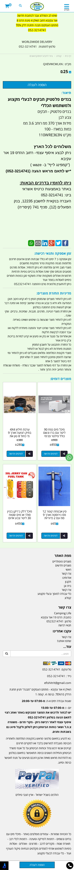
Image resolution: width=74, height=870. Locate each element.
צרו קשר (64, 607)
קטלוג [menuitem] (68, 598)
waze (37, 165)
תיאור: (66, 92)
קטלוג (58, 56)
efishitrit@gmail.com (57, 683)
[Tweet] (58, 243)
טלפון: (67, 621)
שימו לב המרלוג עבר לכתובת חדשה (37, 15)
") (69, 165)
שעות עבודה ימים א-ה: (46, 701)
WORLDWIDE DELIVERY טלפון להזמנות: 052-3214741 (37, 44)
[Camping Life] (37, 6)
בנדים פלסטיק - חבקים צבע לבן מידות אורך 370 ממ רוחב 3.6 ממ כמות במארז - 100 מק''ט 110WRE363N (47, 123)
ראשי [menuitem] (68, 569)
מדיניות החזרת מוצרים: (53, 293)
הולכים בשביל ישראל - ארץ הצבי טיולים (37, 795)
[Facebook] (65, 243)
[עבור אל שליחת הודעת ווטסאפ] (69, 457)
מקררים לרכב (47, 843)
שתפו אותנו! (64, 641)
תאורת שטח (63, 843)
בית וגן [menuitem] (67, 586)
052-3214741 (37, 30)
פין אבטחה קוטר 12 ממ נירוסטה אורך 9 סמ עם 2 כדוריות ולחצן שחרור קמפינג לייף (54, 518)
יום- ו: (38, 720)
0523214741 (55, 621)
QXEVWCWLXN (53, 64)
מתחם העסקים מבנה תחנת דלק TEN (37, 25)
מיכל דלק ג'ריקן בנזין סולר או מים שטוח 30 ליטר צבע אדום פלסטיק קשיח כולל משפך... (19, 518)
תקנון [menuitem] (68, 581)
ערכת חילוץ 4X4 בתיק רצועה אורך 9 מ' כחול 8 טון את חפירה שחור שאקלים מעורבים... (19, 436)
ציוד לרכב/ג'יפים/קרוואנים (41, 56)
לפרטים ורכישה (50, 453)
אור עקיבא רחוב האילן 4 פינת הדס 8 (37, 20)
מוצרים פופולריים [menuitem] (61, 561)
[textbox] (37, 25)
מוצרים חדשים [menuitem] (63, 565)
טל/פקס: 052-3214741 (56, 669)
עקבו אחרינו (62, 631)
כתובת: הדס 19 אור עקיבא (56, 617)
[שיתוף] (64, 454)
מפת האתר (62, 556)
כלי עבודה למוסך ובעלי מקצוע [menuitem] (54, 594)
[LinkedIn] (45, 243)
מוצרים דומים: (60, 378)
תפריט (66, 9)
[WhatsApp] (31, 243)
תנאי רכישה (64, 625)
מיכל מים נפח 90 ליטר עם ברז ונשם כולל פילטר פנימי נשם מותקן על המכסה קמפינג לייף (54, 436)
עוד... (67, 647)
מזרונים (33, 843)
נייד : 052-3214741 (59, 676)
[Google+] (52, 243)
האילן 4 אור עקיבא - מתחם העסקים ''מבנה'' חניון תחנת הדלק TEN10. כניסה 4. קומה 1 (40, 691)
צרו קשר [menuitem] (66, 573)
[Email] (38, 243)
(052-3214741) (18, 171)
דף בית (68, 56)
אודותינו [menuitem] (66, 577)
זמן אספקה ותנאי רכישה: (52, 253)
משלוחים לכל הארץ (52, 146)
